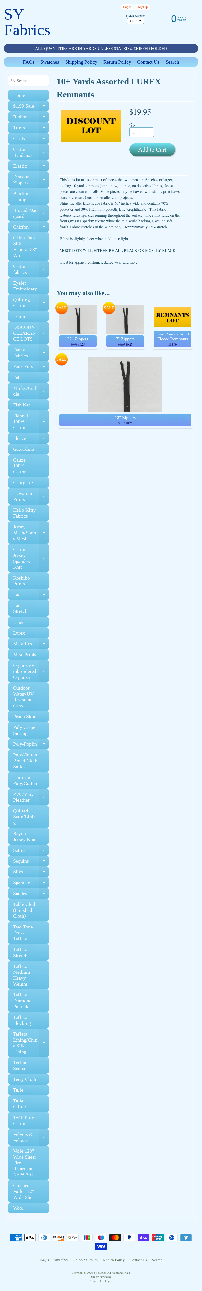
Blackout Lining (22, 196)
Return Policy (117, 62)
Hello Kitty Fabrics (24, 513)
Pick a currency (135, 15)
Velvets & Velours (31, 1137)
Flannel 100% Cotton (31, 421)
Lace (31, 596)
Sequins (31, 862)
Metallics (31, 645)
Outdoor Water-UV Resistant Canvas (23, 696)
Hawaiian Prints (31, 496)
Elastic (31, 167)
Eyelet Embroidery (25, 285)
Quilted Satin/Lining (24, 816)
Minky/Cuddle (31, 391)
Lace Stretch (20, 608)
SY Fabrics (27, 22)
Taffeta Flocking (22, 1020)
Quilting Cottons (31, 303)
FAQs (28, 62)
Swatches (49, 62)
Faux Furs (31, 368)
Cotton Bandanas (31, 152)
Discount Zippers (31, 180)
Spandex (31, 884)
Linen (19, 622)
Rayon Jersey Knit (24, 836)
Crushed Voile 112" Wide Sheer (24, 1191)
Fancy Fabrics (31, 353)
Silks (31, 873)
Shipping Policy (81, 62)
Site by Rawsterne (101, 1276)
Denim (20, 316)
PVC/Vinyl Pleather (31, 797)
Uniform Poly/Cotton (25, 780)
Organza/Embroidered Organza (31, 671)
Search (172, 62)
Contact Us (148, 62)
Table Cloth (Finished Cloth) (24, 910)
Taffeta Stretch (20, 952)
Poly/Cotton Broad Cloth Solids (25, 760)
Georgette (23, 482)
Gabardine (23, 449)
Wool (18, 1208)
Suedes (31, 895)
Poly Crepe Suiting (24, 730)
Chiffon (31, 228)
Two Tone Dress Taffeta (23, 932)
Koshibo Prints (21, 580)
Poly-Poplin (31, 745)
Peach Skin (24, 716)
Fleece (31, 439)
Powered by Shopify (101, 1281)
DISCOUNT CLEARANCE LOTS (31, 333)
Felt (17, 377)
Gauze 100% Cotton (20, 465)
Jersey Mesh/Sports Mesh (31, 532)
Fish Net (21, 404)
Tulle (18, 1090)
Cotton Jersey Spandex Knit (31, 558)
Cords (31, 140)
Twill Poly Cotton (23, 1120)
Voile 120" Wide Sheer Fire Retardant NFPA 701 (24, 1162)
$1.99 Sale (31, 107)
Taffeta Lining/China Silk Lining (31, 1042)
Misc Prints (24, 654)
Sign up (143, 6)
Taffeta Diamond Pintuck (22, 1000)
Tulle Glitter (19, 1103)
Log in (127, 6)
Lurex (19, 633)
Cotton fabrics (31, 269)
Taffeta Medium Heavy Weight (21, 974)
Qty (132, 124)
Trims (31, 129)
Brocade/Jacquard (31, 213)
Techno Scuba (20, 1065)
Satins (31, 851)
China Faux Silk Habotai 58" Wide (25, 246)
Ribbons (31, 118)
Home (19, 95)
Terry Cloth (24, 1079)
